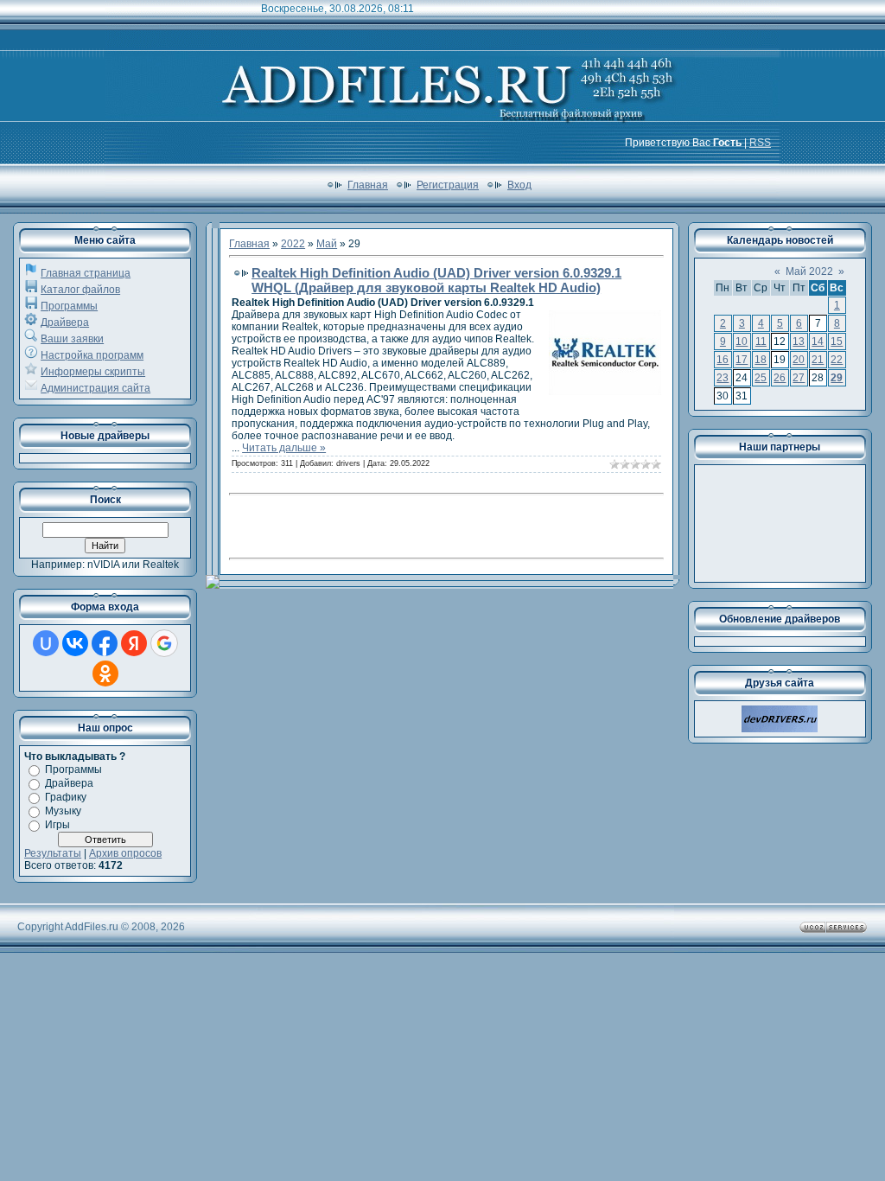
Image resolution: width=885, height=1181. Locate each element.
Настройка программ (92, 355)
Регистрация (448, 185)
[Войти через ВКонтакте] (75, 643)
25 (760, 378)
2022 (293, 244)
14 (818, 341)
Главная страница (86, 273)
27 (799, 378)
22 (837, 360)
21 (818, 360)
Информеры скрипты (93, 372)
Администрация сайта (95, 388)
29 (837, 378)
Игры (57, 825)
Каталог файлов (80, 290)
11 (761, 341)
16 (722, 360)
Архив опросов (125, 853)
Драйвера (65, 322)
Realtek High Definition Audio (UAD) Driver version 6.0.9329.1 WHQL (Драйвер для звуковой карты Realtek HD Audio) (436, 280)
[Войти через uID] (46, 643)
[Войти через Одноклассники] (105, 673)
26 (780, 378)
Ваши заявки (72, 339)
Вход (519, 185)
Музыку (63, 811)
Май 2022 (809, 271)
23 (722, 378)
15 (837, 341)
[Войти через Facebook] (105, 643)
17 (741, 360)
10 (741, 341)
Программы (69, 306)
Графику (65, 797)
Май (326, 244)
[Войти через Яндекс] (134, 643)
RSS (760, 143)
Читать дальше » (284, 448)
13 (799, 341)
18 (760, 360)
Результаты (52, 853)
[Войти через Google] (164, 643)
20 (799, 360)
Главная (367, 185)
